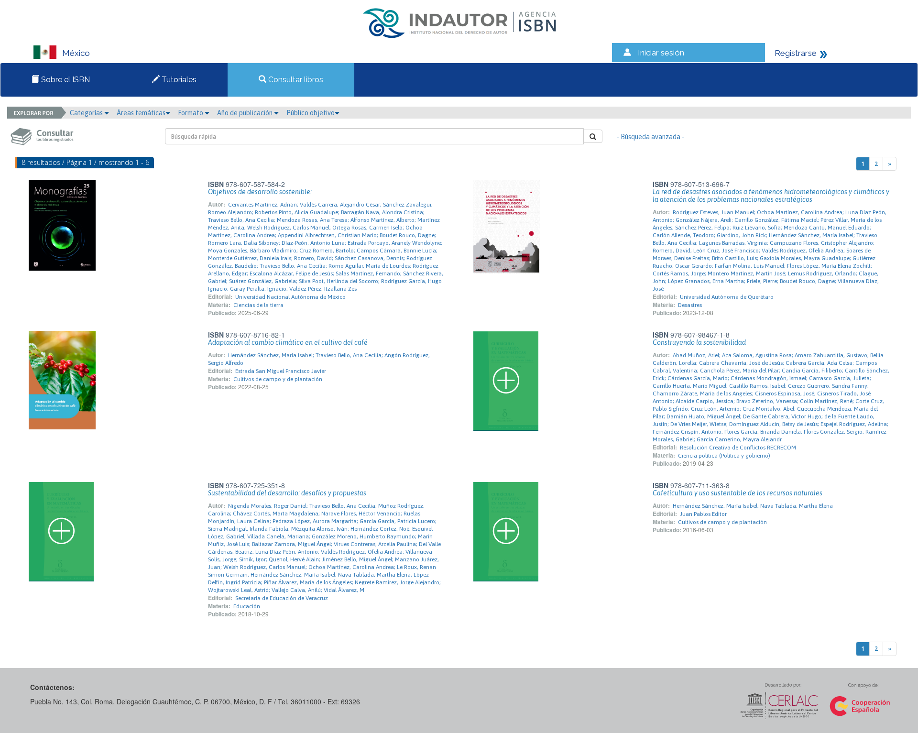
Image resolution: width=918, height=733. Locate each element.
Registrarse (796, 53)
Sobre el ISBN (64, 79)
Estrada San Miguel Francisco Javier (280, 371)
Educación (246, 606)
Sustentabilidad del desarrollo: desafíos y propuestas (287, 493)
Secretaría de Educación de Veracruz (281, 598)
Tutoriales (178, 79)
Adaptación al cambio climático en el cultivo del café (288, 342)
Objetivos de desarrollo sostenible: (260, 192)
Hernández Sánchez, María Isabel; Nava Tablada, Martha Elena (753, 506)
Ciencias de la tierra (258, 305)
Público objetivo (310, 113)
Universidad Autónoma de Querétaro (727, 297)
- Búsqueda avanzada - (650, 137)
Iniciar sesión (661, 52)
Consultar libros (294, 79)
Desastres (690, 305)
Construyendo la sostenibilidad (699, 342)
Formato (191, 113)
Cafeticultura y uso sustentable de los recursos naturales (737, 493)
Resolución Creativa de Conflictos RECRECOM (738, 447)
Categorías (87, 113)
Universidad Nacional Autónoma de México (290, 297)
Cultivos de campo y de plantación (277, 379)
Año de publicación (245, 113)
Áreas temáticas (141, 113)
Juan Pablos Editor (703, 514)
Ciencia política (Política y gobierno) (724, 455)
